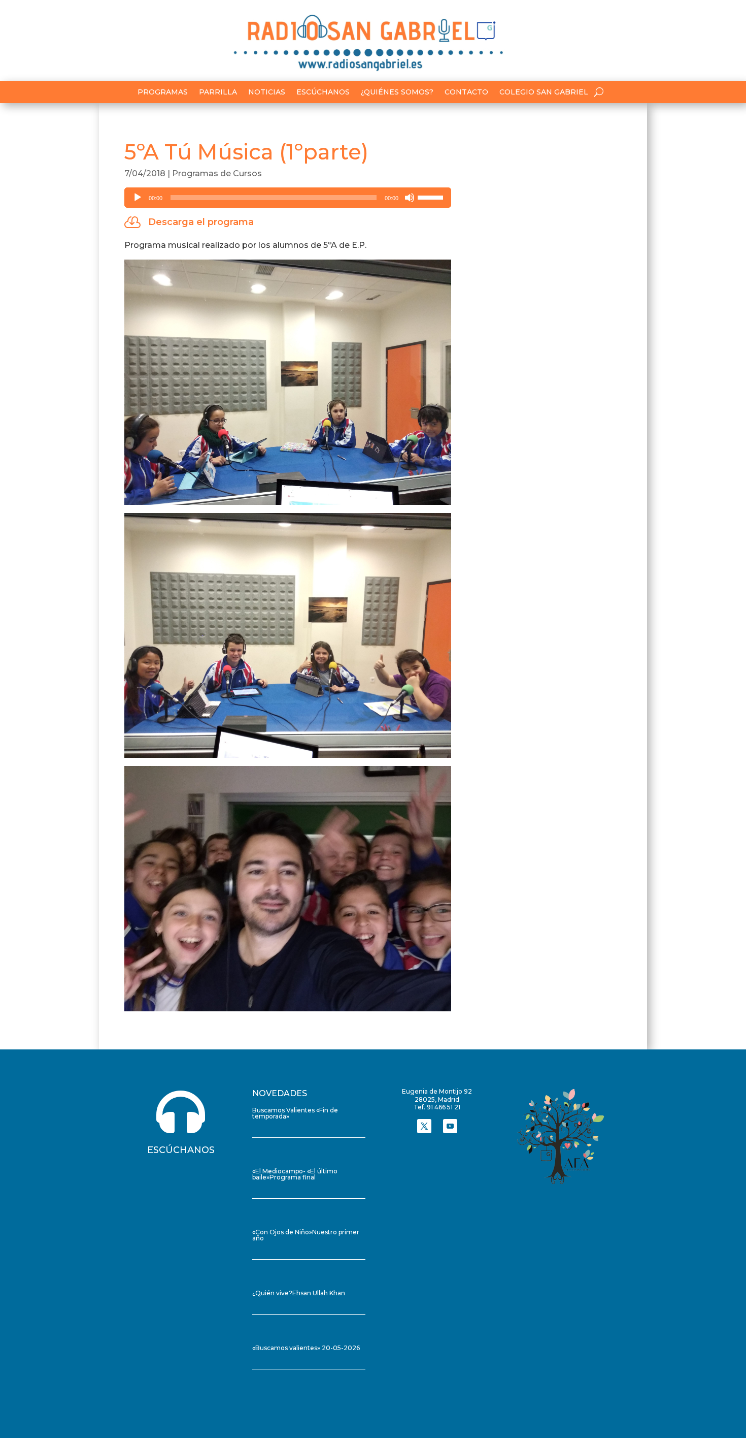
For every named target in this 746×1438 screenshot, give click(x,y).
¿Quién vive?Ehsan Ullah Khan (298, 1293)
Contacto (466, 92)
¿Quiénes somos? (397, 92)
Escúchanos (323, 92)
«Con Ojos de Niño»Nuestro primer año (305, 1235)
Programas (163, 92)
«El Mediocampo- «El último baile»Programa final (294, 1174)
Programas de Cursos (217, 173)
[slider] (432, 196)
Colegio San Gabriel (543, 92)
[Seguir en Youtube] (450, 1126)
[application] (287, 197)
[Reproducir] (137, 198)
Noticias (266, 92)
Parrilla (218, 92)
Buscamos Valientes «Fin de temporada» (295, 1113)
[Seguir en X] (424, 1126)
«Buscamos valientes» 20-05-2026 (306, 1348)
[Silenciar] (409, 198)
